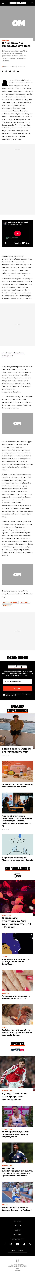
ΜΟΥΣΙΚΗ (7, 605)
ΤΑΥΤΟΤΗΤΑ (17, 1225)
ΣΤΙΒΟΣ (5, 1205)
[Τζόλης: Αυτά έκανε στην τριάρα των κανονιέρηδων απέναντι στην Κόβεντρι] (17, 1073)
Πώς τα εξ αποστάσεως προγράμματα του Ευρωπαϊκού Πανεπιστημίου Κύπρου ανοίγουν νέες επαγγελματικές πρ (17, 821)
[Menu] (3, 3)
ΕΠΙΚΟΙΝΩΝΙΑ (17, 1221)
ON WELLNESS (17, 869)
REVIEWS (5, 40)
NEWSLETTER (17, 1250)
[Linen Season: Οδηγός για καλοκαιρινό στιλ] (17, 731)
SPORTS (17, 1044)
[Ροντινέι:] (17, 1153)
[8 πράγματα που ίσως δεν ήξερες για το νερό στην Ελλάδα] (17, 844)
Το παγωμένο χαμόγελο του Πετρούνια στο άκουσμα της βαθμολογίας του (15, 1134)
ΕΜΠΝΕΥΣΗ (6, 915)
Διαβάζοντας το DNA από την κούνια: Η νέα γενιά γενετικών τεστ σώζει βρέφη (17, 1032)
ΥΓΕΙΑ (4, 1027)
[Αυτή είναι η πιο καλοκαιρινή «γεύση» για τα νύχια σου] (17, 980)
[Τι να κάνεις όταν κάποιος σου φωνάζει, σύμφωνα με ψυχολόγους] (17, 943)
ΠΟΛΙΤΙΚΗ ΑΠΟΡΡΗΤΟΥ (17, 1239)
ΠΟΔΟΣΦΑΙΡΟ (7, 1090)
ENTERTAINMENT (10, 602)
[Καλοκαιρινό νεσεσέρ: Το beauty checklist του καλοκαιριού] (17, 771)
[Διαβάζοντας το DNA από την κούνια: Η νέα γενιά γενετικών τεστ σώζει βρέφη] (17, 1014)
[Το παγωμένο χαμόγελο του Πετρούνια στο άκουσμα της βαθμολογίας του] (17, 1116)
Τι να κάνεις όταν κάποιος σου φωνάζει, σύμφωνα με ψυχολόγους (16, 961)
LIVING (4, 956)
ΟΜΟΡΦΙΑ (5, 993)
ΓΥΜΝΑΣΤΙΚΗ (7, 1129)
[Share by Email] (18, 71)
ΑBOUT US (17, 1230)
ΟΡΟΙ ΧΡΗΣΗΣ (18, 1234)
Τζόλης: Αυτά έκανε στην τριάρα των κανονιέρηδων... (14, 1096)
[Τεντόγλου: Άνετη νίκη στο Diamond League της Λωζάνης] (17, 1192)
